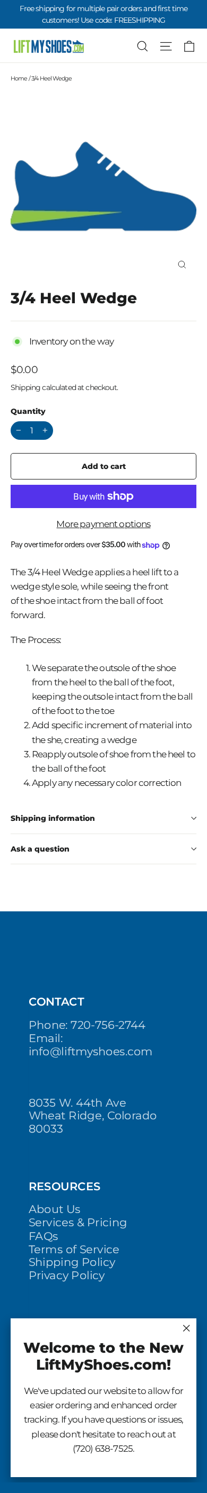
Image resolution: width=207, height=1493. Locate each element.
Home (19, 78)
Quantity (28, 411)
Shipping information (53, 818)
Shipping (25, 387)
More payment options (103, 524)
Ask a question (40, 849)
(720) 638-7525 (103, 1448)
